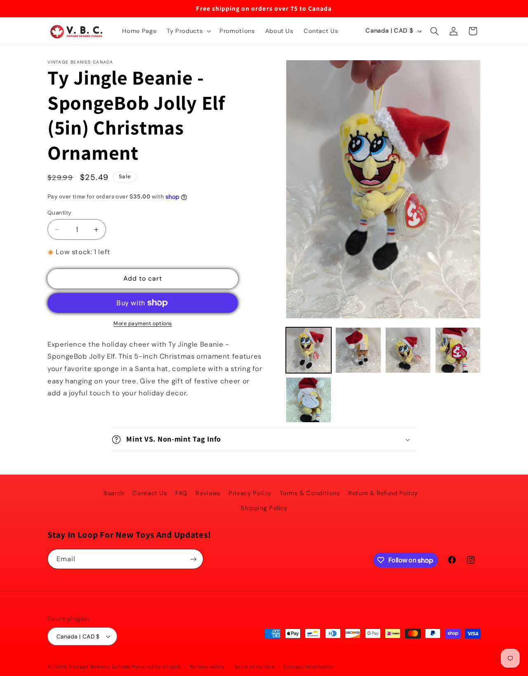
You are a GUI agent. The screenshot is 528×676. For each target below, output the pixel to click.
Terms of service (254, 667)
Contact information (309, 667)
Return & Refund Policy (383, 493)
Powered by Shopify (157, 667)
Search (114, 493)
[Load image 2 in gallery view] (358, 350)
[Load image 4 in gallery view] (458, 350)
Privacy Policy (250, 493)
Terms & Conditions (309, 493)
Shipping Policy (263, 508)
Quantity (59, 212)
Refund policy (207, 667)
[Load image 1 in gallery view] (308, 350)
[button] (188, 31)
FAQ (181, 493)
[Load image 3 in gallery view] (408, 350)
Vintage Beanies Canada (99, 667)
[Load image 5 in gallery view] (308, 400)
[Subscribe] (193, 559)
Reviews (208, 493)
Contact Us (149, 493)
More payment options (142, 323)
